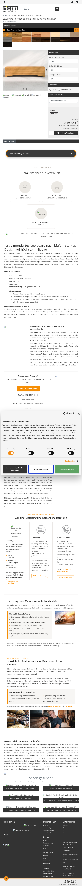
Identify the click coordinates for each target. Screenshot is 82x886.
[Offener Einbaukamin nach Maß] (21, 795)
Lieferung (35, 537)
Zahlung (9, 540)
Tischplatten (46, 861)
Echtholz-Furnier (67, 89)
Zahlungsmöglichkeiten (49, 828)
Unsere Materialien (48, 830)
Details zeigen (70, 461)
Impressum (66, 825)
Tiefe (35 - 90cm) (55, 75)
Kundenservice (63, 537)
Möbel (44, 858)
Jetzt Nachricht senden (28, 388)
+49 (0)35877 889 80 (31, 395)
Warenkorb (46, 845)
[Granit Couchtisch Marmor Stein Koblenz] (21, 785)
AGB (64, 830)
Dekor (54, 89)
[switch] (31, 453)
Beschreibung (9, 141)
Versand (45, 825)
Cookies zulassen (67, 469)
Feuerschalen (57, 707)
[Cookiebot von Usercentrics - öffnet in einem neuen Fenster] (64, 414)
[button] (41, 30)
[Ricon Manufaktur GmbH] (54, 113)
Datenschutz (66, 833)
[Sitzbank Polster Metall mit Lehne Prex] (21, 807)
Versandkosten (74, 125)
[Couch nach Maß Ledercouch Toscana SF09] (61, 807)
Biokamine (68, 707)
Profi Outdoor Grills (48, 871)
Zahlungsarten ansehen (13, 582)
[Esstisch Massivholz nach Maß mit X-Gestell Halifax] (61, 796)
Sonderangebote (48, 874)
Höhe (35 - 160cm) (55, 66)
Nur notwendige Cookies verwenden (15, 469)
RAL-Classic (31, 483)
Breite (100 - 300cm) (56, 57)
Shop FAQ (45, 855)
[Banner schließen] (79, 414)
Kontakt (45, 840)
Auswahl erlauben (41, 469)
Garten (45, 866)
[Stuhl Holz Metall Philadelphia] (61, 785)
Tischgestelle (46, 863)
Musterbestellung (48, 843)
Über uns (65, 828)
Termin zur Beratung (65, 577)
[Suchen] (57, 9)
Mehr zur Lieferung (39, 576)
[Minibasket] (77, 2)
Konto (44, 848)
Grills (50, 707)
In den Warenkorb (66, 133)
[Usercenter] (72, 2)
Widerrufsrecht (47, 833)
